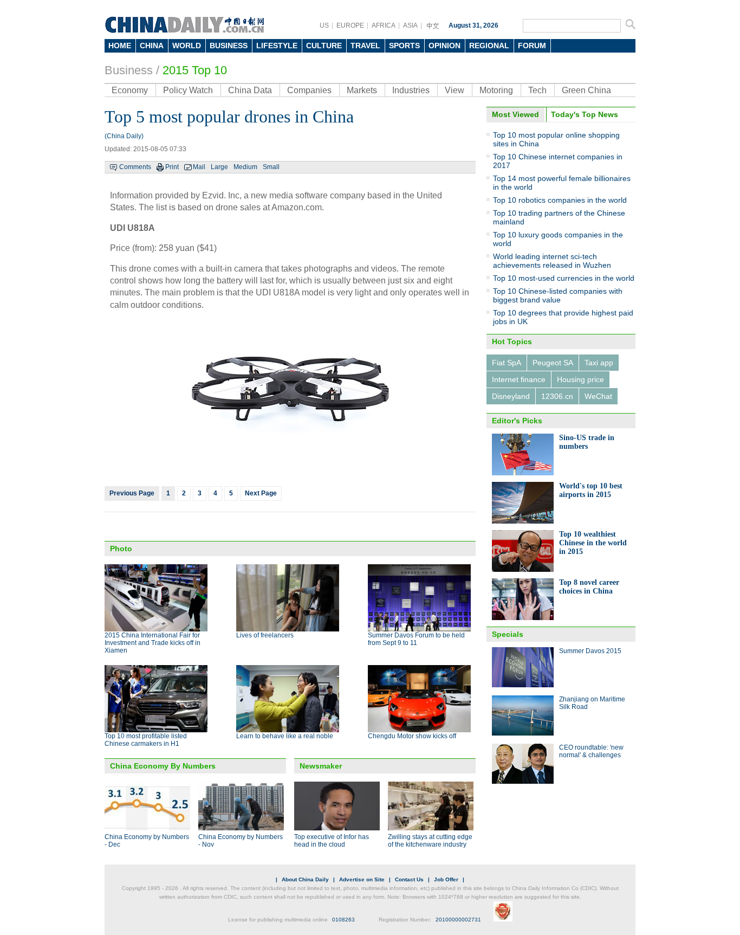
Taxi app (599, 362)
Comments (135, 167)
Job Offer (446, 879)
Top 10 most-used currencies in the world (563, 278)
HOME (119, 45)
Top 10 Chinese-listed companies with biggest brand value (557, 295)
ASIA (410, 25)
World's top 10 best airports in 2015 (590, 490)
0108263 (343, 920)
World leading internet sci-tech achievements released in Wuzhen (552, 260)
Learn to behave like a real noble (284, 736)
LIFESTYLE (276, 45)
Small (271, 167)
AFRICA (383, 25)
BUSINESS (229, 45)
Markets (362, 90)
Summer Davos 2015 (590, 651)
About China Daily (305, 879)
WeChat (598, 396)
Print (172, 167)
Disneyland (511, 396)
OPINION (444, 45)
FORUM (532, 45)
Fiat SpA (506, 362)
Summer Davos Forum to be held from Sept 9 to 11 (416, 639)
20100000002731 (458, 920)
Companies (309, 90)
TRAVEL (365, 45)
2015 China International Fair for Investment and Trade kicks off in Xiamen (152, 642)
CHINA (152, 45)
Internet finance (519, 379)
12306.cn (557, 396)
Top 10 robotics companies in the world (560, 200)
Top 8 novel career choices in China (589, 586)
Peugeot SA (553, 362)
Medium (245, 167)
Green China (586, 90)
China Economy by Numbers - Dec (147, 840)
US (324, 25)
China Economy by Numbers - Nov (240, 840)
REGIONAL (489, 45)
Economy (130, 90)
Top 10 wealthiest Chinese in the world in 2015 (593, 543)
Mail (199, 167)
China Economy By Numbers (163, 766)
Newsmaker (321, 766)
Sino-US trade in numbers (586, 442)
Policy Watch (188, 90)
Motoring (496, 90)
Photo (121, 548)
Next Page (261, 493)
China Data (250, 90)
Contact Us (409, 879)
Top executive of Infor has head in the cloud (331, 840)
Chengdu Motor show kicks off (412, 736)
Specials (507, 634)
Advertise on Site (362, 879)
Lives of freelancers (265, 635)
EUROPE (350, 25)
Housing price (580, 379)
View (454, 90)
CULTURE (324, 45)
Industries (411, 90)
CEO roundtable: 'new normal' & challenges (591, 751)
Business (129, 70)
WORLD (186, 45)
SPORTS (404, 45)
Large (219, 167)
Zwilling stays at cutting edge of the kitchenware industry (430, 840)
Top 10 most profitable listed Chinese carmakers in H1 (146, 739)
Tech (537, 90)
